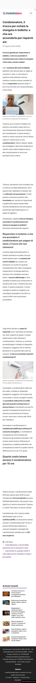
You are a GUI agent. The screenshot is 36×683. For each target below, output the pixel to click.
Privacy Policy (25, 677)
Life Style (9, 542)
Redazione (16, 677)
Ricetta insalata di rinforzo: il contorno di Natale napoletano (18, 623)
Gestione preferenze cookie (28, 681)
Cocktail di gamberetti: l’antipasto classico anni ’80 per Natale (19, 638)
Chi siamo (9, 677)
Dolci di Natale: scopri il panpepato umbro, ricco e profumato (18, 631)
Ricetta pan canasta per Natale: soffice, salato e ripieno (19, 602)
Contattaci (18, 664)
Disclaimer (18, 680)
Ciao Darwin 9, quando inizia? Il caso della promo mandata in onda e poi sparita (17, 554)
